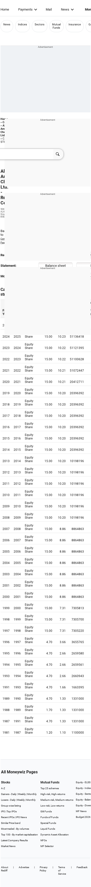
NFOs (43, 840)
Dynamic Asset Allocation (54, 834)
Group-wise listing (11, 805)
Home (5, 9)
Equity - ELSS (83, 782)
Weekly (22, 794)
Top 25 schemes (49, 788)
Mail (49, 9)
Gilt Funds (46, 811)
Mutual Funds (56, 26)
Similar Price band (10, 823)
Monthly (32, 794)
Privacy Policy (44, 869)
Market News (8, 846)
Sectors (39, 24)
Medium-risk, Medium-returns (56, 800)
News (65, 9)
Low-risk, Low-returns (52, 805)
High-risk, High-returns (52, 794)
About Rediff (4, 869)
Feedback (82, 867)
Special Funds (48, 823)
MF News (81, 811)
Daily (13, 794)
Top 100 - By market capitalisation (19, 834)
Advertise (24, 867)
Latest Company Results (14, 840)
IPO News (21, 817)
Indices (22, 24)
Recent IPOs (7, 817)
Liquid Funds (47, 828)
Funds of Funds (49, 817)
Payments (25, 9)
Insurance (75, 24)
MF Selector (47, 846)
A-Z (3, 788)
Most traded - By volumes (15, 828)
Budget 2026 (83, 817)
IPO (3, 811)
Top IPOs (12, 811)
